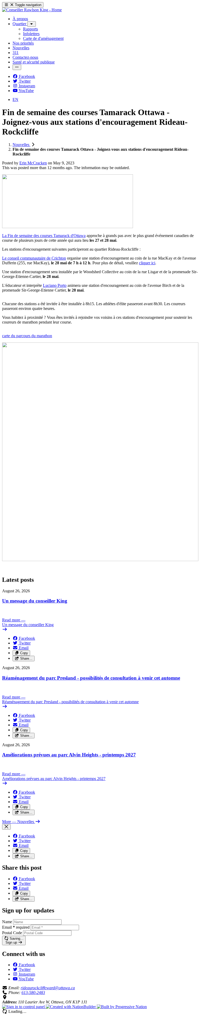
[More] (31, 24)
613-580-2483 (33, 992)
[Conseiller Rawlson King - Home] (32, 10)
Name (7, 922)
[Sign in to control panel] (24, 1006)
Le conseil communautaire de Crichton (34, 258)
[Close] (6, 827)
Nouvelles (21, 144)
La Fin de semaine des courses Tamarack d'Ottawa (44, 235)
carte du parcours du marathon (27, 336)
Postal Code (12, 933)
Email (16, 927)
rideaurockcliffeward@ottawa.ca (48, 988)
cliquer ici (147, 263)
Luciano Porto (54, 285)
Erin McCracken (33, 163)
